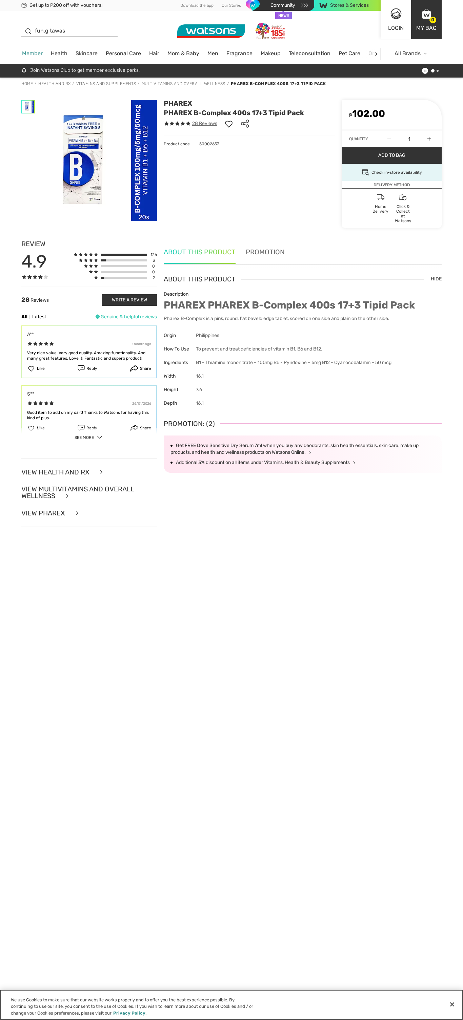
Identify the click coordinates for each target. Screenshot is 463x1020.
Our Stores (231, 5)
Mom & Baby (183, 53)
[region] (231, 1005)
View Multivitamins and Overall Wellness (77, 493)
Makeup (271, 53)
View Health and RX (56, 472)
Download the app (197, 5)
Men (212, 53)
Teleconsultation (309, 53)
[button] (426, 19)
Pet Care (349, 53)
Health (59, 53)
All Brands (408, 53)
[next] (376, 53)
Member (32, 53)
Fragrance (239, 53)
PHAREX (178, 103)
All (24, 317)
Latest (39, 317)
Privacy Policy (129, 1013)
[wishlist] (229, 124)
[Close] (452, 1004)
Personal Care (123, 53)
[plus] (429, 138)
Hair (154, 53)
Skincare (87, 53)
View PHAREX (44, 513)
